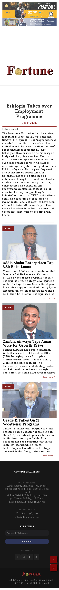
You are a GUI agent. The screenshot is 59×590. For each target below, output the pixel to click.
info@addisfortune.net (27, 517)
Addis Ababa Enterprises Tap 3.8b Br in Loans (28, 265)
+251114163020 (30, 513)
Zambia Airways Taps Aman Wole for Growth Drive (27, 344)
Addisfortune (16, 580)
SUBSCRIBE (27, 541)
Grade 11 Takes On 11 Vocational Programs (21, 422)
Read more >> (49, 298)
